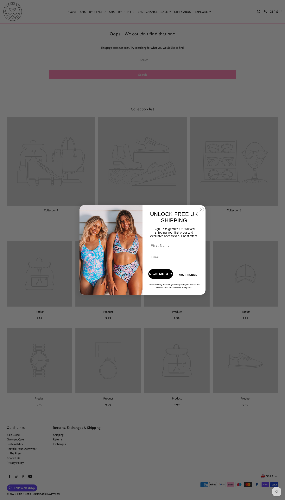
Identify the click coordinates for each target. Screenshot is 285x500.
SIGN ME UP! (160, 274)
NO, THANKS (188, 275)
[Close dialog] (201, 209)
